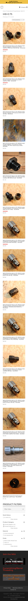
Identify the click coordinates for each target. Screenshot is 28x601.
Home (4, 11)
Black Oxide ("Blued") (9, 540)
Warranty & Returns (18, 588)
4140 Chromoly (8, 533)
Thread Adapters (9, 524)
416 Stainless (7, 535)
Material (5, 531)
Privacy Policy (7, 588)
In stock (6, 517)
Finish (4, 538)
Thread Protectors (9, 526)
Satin (5, 542)
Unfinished (7, 544)
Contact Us (13, 589)
